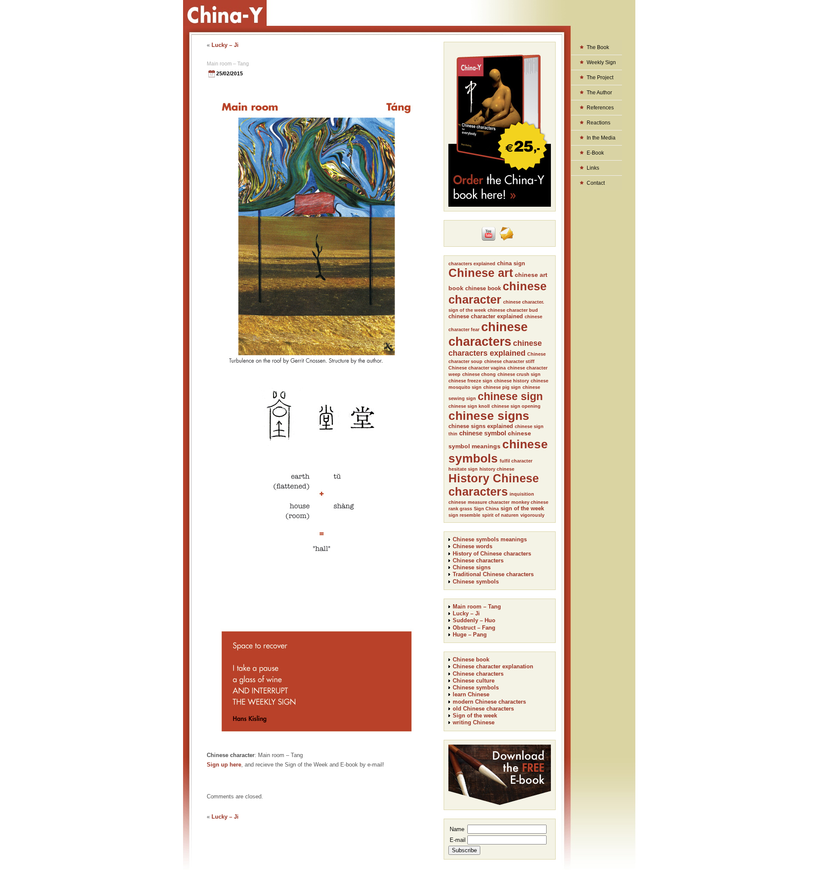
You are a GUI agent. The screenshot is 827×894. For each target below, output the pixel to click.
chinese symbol (482, 433)
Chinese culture (473, 680)
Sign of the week (475, 715)
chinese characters (488, 334)
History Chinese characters (493, 485)
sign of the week (522, 508)
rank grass (460, 508)
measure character (489, 502)
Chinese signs (472, 567)
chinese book (483, 288)
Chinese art (480, 273)
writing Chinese (473, 722)
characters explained (471, 263)
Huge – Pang (470, 634)
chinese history (511, 380)
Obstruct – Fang (474, 627)
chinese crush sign (519, 374)
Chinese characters (478, 560)
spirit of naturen (500, 515)
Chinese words (472, 546)
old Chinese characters (483, 708)
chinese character (497, 293)
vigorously (532, 515)
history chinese (496, 469)
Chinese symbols (476, 581)
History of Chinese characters (492, 553)
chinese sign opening (516, 406)
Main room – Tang (228, 64)
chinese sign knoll (469, 406)
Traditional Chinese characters (493, 574)
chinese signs (488, 415)
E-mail (458, 840)
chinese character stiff (509, 361)
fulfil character (516, 460)
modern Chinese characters (489, 701)
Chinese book (471, 659)
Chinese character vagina (477, 367)
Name (457, 829)
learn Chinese (471, 694)
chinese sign (510, 396)
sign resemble (464, 515)
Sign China (486, 508)
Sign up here (224, 764)
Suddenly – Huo (474, 620)
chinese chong (479, 374)
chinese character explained (485, 316)
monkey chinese (529, 502)
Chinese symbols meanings (490, 539)
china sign (511, 263)
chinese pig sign (502, 387)
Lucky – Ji (225, 45)
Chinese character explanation (493, 666)
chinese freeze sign (470, 380)
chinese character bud (513, 310)
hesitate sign (463, 469)
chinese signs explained (480, 426)
